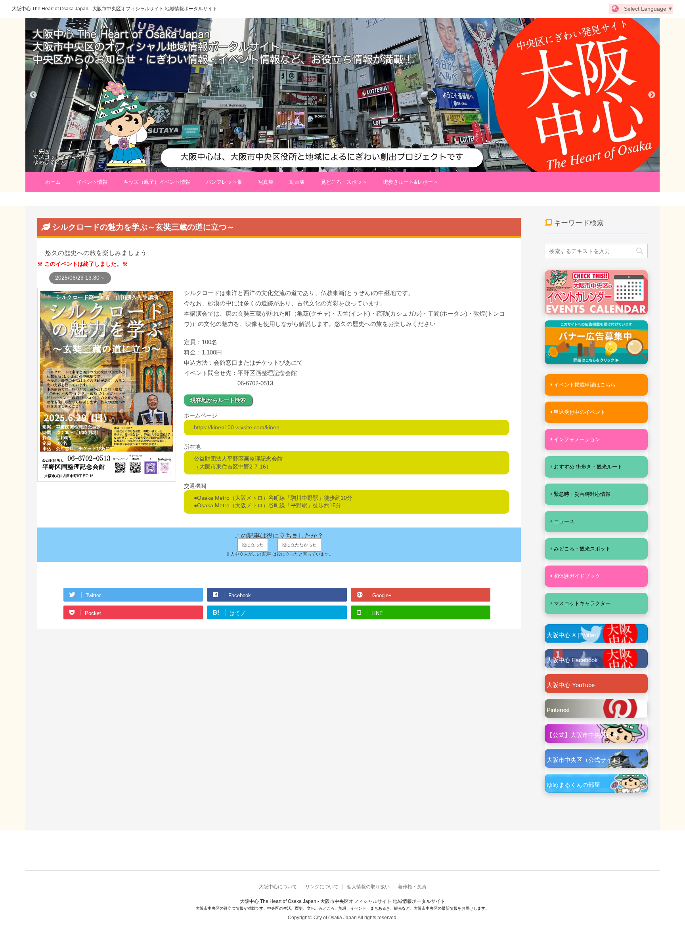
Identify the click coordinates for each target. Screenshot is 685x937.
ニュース (564, 521)
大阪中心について (278, 886)
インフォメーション (577, 439)
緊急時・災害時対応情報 (582, 494)
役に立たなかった (299, 545)
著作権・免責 (412, 886)
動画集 (297, 182)
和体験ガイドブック (577, 576)
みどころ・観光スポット (582, 549)
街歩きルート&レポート (410, 182)
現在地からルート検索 (218, 400)
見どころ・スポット (344, 182)
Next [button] (652, 95)
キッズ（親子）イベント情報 (156, 182)
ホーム (53, 182)
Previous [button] (33, 95)
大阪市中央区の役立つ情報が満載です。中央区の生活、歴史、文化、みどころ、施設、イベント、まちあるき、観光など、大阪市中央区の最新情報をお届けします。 (342, 908)
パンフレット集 (224, 182)
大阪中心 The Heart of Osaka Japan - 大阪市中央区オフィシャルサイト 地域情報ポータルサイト (114, 8)
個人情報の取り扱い (368, 886)
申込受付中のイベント (579, 412)
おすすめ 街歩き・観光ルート (588, 467)
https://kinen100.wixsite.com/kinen (236, 427)
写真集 (266, 182)
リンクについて (322, 886)
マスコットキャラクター (582, 603)
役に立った (253, 545)
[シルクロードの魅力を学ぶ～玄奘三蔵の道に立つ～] (106, 477)
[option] (342, 95)
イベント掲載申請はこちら (585, 385)
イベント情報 (92, 182)
